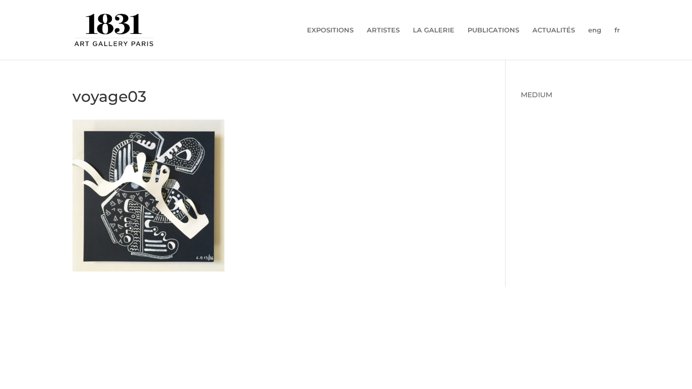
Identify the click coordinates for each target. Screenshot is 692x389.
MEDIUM (536, 94)
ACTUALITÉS (553, 30)
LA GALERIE (433, 30)
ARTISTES (383, 30)
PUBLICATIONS (493, 30)
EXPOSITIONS (330, 30)
